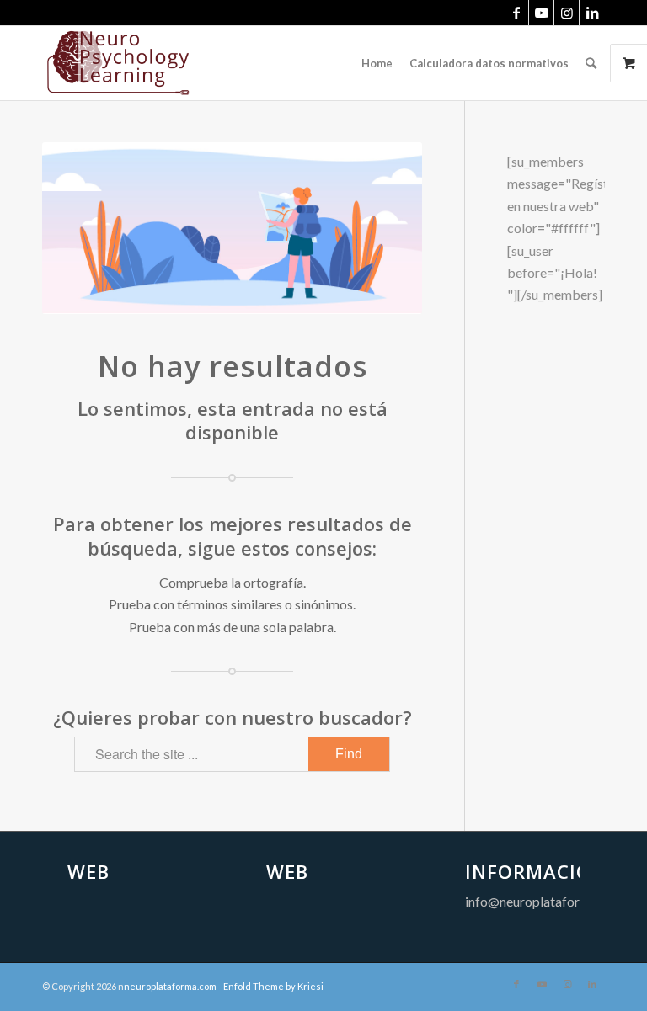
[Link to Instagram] (566, 12)
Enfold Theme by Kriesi (273, 986)
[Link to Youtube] (541, 12)
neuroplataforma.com (170, 986)
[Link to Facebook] (516, 12)
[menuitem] (377, 63)
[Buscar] (591, 63)
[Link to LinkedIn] (592, 12)
